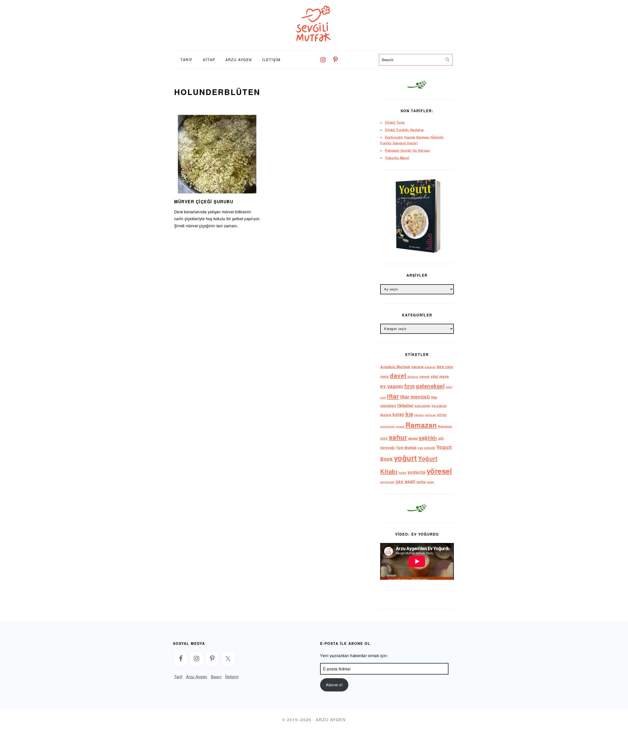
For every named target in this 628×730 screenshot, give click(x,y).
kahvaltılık (423, 406)
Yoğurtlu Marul (397, 158)
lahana (419, 415)
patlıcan (430, 415)
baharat (417, 367)
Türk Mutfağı (406, 447)
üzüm (430, 482)
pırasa (400, 426)
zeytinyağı (387, 482)
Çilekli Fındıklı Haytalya (404, 130)
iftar (393, 396)
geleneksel (430, 386)
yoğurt (405, 458)
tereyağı (387, 447)
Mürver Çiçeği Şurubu (203, 201)
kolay (398, 414)
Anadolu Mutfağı (395, 366)
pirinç (442, 414)
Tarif (178, 676)
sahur (398, 437)
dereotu (413, 377)
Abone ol (334, 685)
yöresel (439, 471)
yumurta (416, 472)
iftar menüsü (415, 396)
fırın (409, 386)
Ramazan (421, 425)
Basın (216, 676)
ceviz (384, 376)
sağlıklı (428, 437)
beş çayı (445, 366)
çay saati (406, 481)
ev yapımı (391, 386)
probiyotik (387, 426)
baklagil (430, 367)
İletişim (231, 676)
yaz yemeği (426, 448)
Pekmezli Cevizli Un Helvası (407, 150)
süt (441, 438)
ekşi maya (440, 376)
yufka (402, 472)
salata (413, 438)
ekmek (424, 377)
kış (409, 414)
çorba (421, 481)
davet (398, 375)
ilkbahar (405, 405)
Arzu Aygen (196, 676)
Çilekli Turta (395, 122)
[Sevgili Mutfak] (314, 47)
